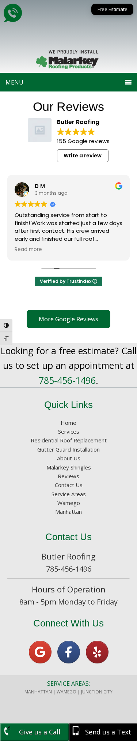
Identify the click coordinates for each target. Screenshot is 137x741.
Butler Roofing (68, 29)
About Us (68, 458)
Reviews (68, 476)
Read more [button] (28, 249)
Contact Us (69, 485)
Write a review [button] (83, 155)
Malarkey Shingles (68, 467)
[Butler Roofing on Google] (40, 652)
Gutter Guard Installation (68, 449)
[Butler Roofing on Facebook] (68, 652)
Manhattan (68, 511)
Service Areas (69, 494)
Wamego (68, 502)
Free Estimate (113, 9)
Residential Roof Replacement (69, 440)
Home (68, 422)
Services (68, 431)
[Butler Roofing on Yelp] (97, 652)
